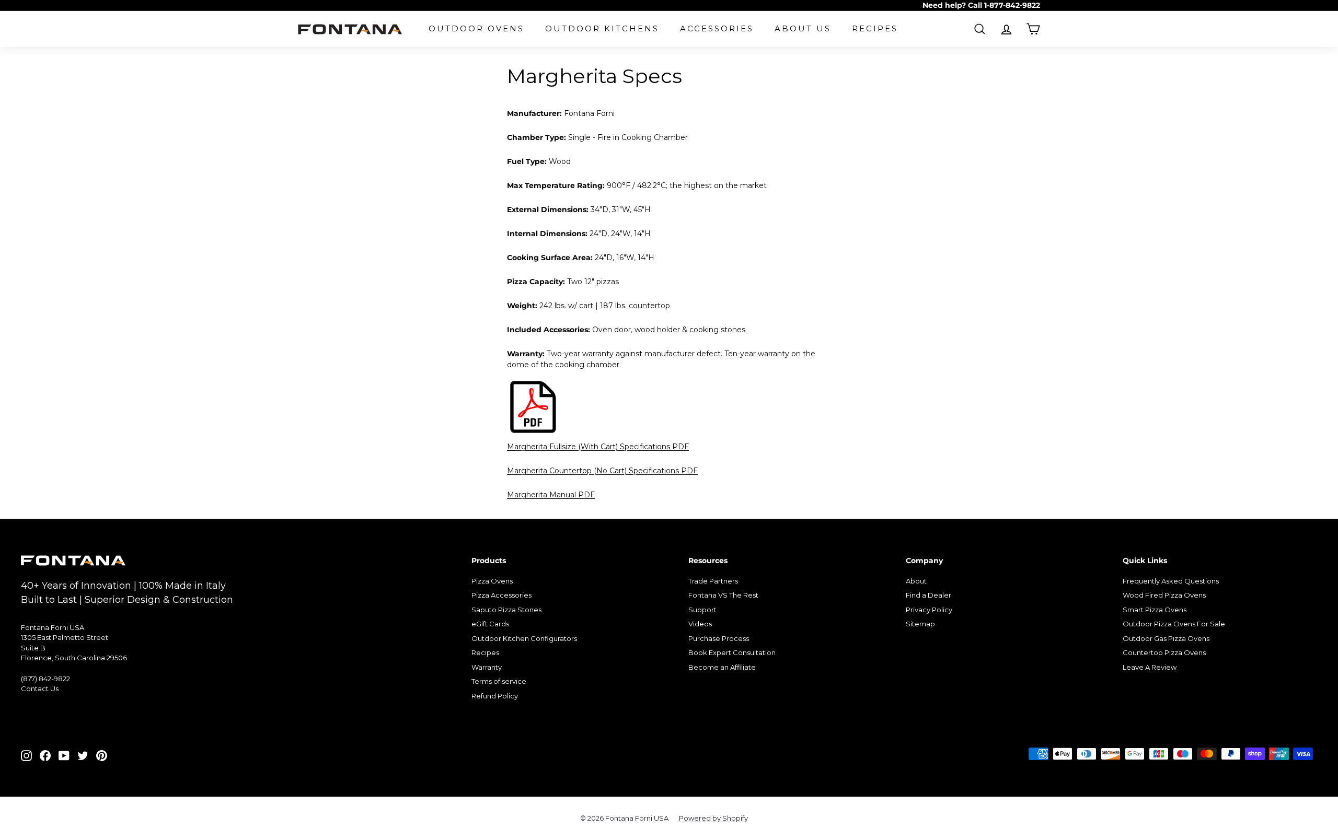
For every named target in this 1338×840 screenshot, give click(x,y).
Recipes (875, 28)
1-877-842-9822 (1012, 5)
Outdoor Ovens (476, 28)
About (916, 581)
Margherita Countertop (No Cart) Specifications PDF (602, 470)
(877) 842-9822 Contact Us (45, 683)
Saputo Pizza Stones (506, 609)
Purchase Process (718, 638)
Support (702, 609)
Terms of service (498, 681)
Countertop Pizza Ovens (1164, 652)
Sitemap (920, 624)
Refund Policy (494, 696)
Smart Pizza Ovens (1154, 609)
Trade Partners (713, 581)
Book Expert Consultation (732, 652)
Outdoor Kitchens (602, 28)
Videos (700, 624)
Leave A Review (1149, 667)
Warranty (486, 667)
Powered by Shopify (713, 818)
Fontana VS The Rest (723, 595)
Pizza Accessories (501, 595)
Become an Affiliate (722, 667)
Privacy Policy (929, 609)
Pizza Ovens (492, 581)
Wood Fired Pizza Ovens (1164, 595)
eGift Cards (490, 624)
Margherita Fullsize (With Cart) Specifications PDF (598, 446)
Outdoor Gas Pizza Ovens (1166, 638)
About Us (803, 28)
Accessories (717, 28)
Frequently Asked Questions (1171, 581)
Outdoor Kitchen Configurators (524, 638)
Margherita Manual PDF (551, 494)
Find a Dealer (928, 595)
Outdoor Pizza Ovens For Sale (1174, 624)
